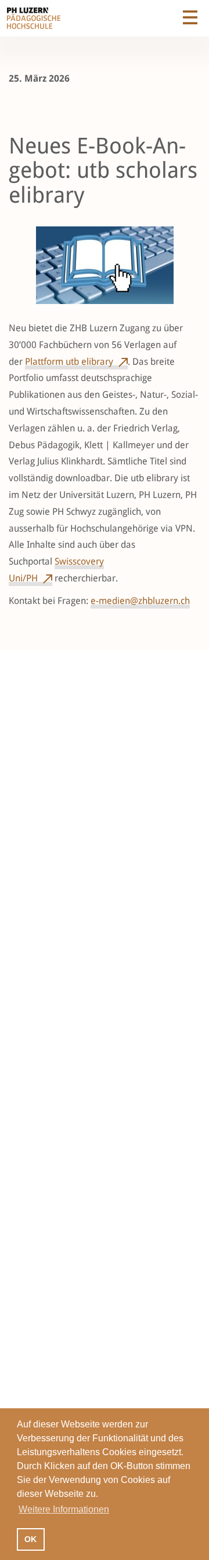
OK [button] (30, 1539)
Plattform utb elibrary (69, 361)
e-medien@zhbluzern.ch (140, 600)
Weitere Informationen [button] (64, 1509)
